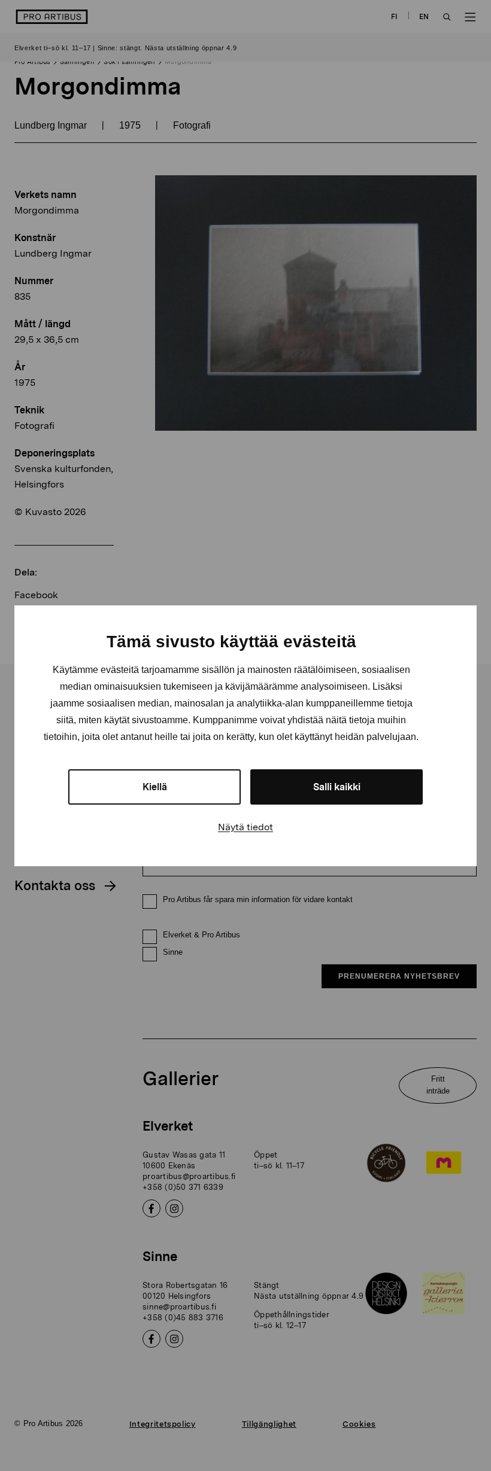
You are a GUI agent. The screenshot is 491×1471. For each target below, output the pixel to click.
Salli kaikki (336, 787)
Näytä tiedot (245, 827)
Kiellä (155, 787)
